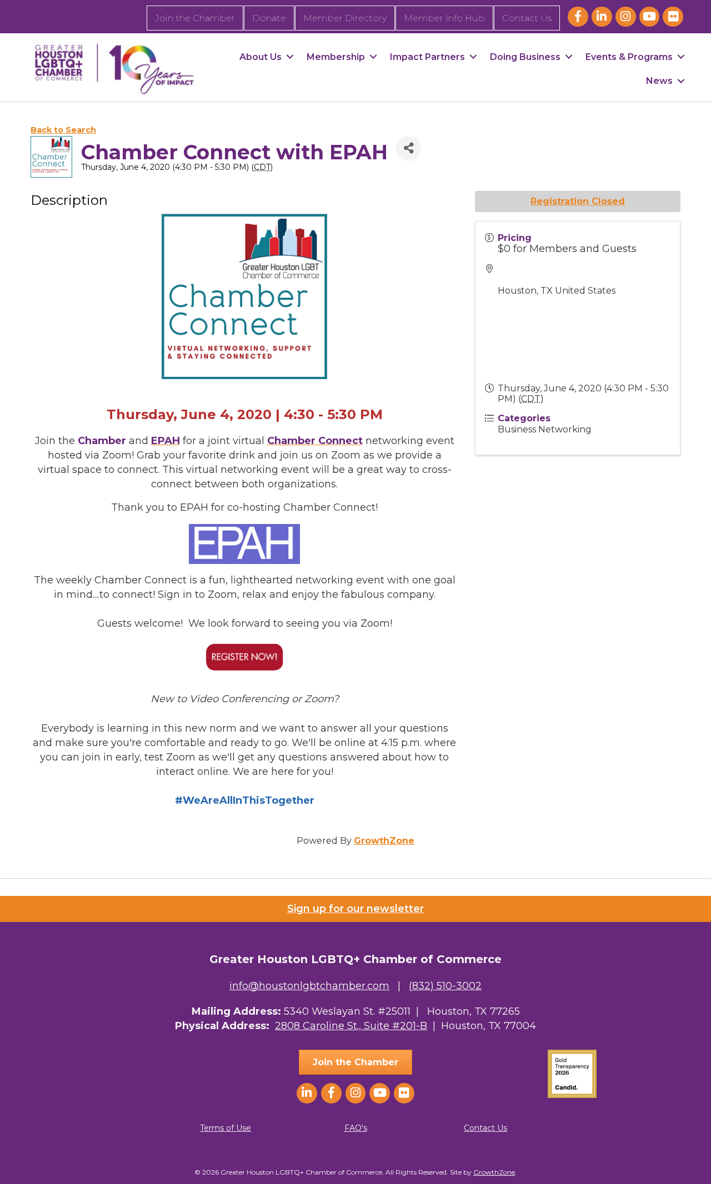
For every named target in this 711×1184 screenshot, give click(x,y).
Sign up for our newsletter (355, 909)
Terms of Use (225, 1128)
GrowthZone (384, 840)
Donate (269, 18)
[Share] (408, 148)
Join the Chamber (195, 18)
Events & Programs (629, 57)
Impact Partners (427, 57)
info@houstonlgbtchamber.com (309, 986)
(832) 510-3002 (445, 986)
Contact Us (527, 18)
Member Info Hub (444, 18)
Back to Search (63, 130)
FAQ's (355, 1128)
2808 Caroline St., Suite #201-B (351, 1026)
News (659, 80)
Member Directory (345, 18)
